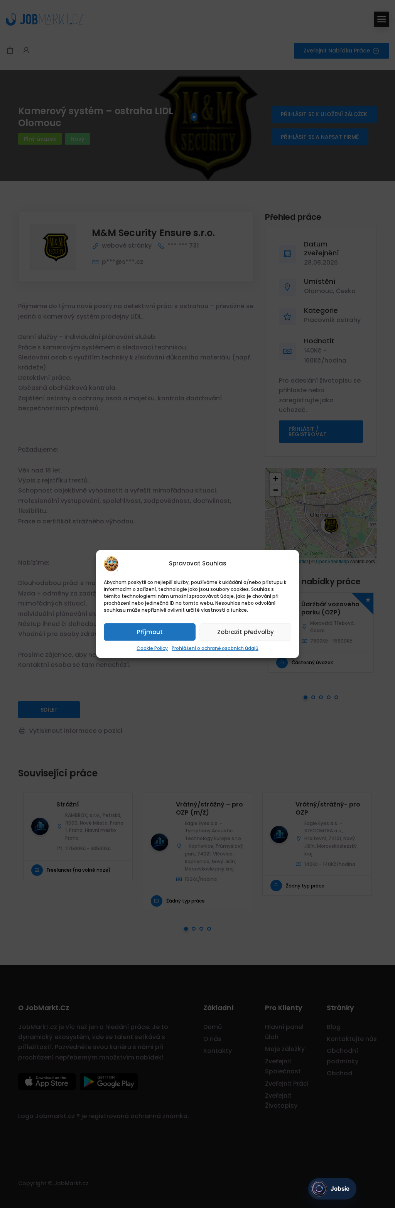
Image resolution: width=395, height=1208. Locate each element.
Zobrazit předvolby (245, 632)
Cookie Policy (152, 648)
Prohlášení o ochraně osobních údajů (215, 648)
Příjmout (150, 632)
